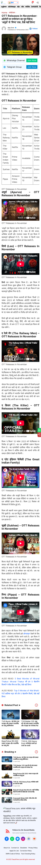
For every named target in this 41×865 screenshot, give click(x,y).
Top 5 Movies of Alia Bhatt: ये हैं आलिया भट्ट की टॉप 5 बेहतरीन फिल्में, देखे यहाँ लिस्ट (20, 693)
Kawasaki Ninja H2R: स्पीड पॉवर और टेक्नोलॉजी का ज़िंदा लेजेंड (25, 799)
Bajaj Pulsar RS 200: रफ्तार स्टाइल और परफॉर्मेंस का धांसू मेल (10, 743)
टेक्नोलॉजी (34, 7)
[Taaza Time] (3, 2)
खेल (18, 7)
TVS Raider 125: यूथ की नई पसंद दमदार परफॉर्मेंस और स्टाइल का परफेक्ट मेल (30, 723)
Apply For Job (14, 851)
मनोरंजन (12, 12)
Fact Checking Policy (28, 854)
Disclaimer (23, 848)
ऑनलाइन (26, 633)
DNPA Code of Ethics (13, 854)
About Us (7, 848)
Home (4, 12)
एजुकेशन (4, 7)
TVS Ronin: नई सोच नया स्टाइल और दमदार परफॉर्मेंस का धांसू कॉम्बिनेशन (10, 723)
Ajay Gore (11, 28)
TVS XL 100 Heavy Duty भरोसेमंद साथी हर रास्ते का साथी (29, 743)
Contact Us (15, 848)
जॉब (22, 7)
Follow (35, 29)
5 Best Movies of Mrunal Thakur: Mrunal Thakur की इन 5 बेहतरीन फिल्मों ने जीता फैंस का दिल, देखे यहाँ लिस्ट (20, 681)
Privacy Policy (33, 848)
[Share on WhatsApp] (39, 430)
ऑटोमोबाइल (12, 7)
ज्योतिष (27, 7)
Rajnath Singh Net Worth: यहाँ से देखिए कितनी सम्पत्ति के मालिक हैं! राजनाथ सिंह (26, 791)
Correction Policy (26, 851)
